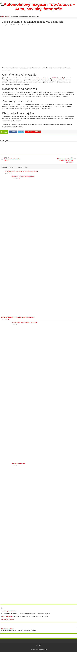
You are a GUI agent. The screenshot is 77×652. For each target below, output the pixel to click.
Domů (2, 16)
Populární (11, 167)
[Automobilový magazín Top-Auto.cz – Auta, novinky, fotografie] (38, 6)
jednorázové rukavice (43, 78)
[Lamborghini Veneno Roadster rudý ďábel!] (6, 245)
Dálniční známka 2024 (7, 616)
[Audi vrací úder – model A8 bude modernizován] (6, 391)
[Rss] (38, 647)
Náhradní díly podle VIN (7, 619)
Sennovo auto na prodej (18, 463)
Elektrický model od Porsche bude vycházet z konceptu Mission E (21, 171)
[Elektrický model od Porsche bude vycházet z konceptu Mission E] (2, 171)
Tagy (26, 167)
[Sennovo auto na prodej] (6, 533)
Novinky (24, 24)
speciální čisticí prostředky (57, 78)
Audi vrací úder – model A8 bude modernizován (24, 322)
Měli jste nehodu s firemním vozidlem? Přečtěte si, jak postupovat (65, 160)
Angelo (5, 24)
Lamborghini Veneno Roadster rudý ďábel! (23, 176)
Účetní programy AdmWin (8, 611)
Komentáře (19, 167)
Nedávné (4, 167)
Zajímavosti (29, 24)
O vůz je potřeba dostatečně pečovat (12, 159)
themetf (38, 645)
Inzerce (7, 16)
